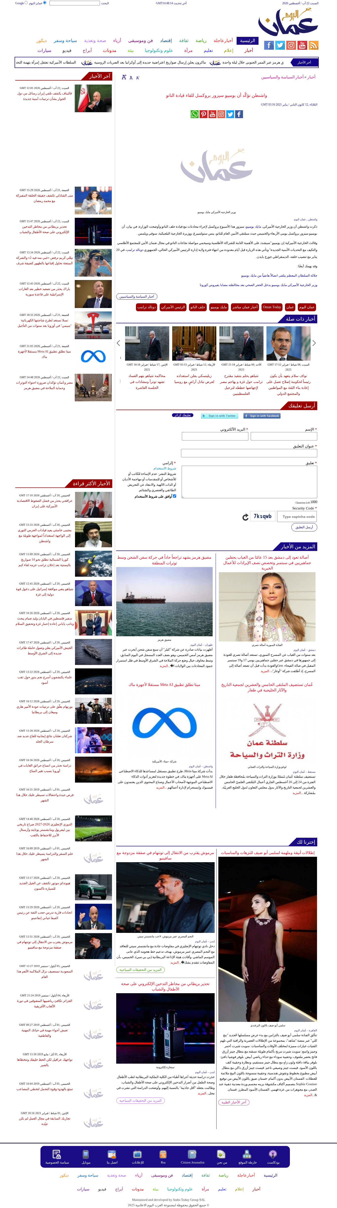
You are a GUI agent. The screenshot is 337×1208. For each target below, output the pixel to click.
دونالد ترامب (146, 307)
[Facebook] (262, 418)
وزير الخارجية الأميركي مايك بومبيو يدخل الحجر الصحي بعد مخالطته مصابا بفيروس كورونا (258, 285)
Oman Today (272, 307)
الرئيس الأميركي (173, 307)
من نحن (222, 1162)
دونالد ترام (136, 250)
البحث (105, 3)
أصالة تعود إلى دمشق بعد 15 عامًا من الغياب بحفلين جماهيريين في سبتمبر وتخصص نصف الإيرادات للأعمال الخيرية (267, 562)
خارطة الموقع (248, 1162)
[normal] (130, 76)
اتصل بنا (112, 1162)
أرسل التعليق (304, 527)
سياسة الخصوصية (57, 1162)
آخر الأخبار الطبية (234, 1102)
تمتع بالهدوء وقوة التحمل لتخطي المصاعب (45, 1089)
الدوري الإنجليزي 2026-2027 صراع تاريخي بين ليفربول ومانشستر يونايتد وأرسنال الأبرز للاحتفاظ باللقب (44, 829)
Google (19, 3)
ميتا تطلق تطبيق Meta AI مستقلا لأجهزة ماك (164, 684)
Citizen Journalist (193, 1162)
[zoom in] (124, 76)
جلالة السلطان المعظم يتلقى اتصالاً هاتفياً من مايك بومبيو (279, 275)
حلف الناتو (197, 307)
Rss (163, 1162)
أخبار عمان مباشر (245, 307)
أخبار (311, 77)
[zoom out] (137, 76)
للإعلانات (138, 1162)
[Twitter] (219, 418)
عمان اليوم (35, 3)
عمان (290, 307)
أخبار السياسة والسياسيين (282, 77)
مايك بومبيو (253, 226)
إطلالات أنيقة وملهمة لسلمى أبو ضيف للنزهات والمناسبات (268, 853)
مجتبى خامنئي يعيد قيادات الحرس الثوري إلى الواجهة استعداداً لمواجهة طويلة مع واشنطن (45, 535)
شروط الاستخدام (164, 468)
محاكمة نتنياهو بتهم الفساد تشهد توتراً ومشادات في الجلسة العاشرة (147, 382)
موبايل (86, 1162)
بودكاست (273, 1162)
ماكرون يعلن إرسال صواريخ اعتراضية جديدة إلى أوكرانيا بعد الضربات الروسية (171, 62)
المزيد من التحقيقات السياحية (140, 970)
